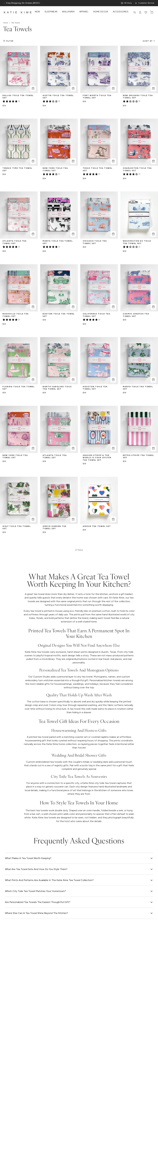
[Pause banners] (4, 3)
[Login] (140, 12)
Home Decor (100, 12)
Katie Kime (18, 12)
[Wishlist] (145, 12)
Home (5, 23)
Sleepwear (51, 12)
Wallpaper (68, 12)
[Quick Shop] (33, 88)
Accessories (121, 12)
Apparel (84, 12)
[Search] (134, 12)
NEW (37, 12)
